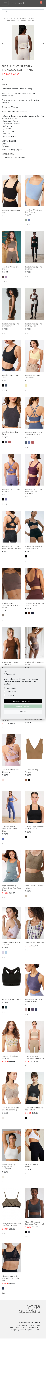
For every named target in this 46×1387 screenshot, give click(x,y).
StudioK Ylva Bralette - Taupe (34, 663)
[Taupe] (3, 615)
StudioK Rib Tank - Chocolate (10, 663)
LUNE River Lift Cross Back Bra (11, 719)
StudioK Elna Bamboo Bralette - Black (34, 547)
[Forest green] (6, 1007)
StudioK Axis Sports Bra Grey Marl (33, 325)
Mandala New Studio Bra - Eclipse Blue (33, 433)
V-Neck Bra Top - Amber (32, 771)
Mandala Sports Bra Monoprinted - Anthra (11, 547)
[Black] (3, 385)
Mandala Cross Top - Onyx (11, 433)
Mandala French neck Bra (11, 211)
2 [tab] (22, 57)
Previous (3, 43)
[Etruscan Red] (9, 442)
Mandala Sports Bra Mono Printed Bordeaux (33, 491)
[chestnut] (29, 613)
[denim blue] (6, 385)
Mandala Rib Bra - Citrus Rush (32, 376)
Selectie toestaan (23, 706)
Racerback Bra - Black (11, 999)
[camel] (26, 780)
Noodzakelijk (10, 688)
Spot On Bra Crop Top (34, 943)
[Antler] (26, 1009)
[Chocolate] (3, 277)
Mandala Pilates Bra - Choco (11, 268)
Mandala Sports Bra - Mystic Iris (11, 490)
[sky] (6, 952)
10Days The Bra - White (32, 1165)
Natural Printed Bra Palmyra (10, 1057)
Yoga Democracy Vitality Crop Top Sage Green (11, 888)
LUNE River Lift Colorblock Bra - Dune (34, 1057)
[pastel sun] (26, 385)
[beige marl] (3, 1118)
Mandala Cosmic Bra (33, 719)
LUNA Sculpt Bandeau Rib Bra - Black (34, 828)
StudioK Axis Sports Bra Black (33, 268)
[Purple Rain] (32, 1009)
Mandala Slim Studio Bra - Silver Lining (10, 1109)
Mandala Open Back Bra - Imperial (33, 1000)
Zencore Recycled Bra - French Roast (34, 604)
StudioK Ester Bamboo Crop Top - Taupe (11, 605)
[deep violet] (6, 499)
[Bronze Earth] (26, 896)
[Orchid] (3, 952)
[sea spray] (26, 220)
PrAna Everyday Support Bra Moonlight (8, 1167)
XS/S (26, 1236)
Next (42, 43)
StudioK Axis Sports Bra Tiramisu (10, 325)
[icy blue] (29, 220)
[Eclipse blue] (36, 1009)
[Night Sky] (3, 1288)
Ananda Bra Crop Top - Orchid (11, 943)
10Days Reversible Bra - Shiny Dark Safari (11, 1225)
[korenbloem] (3, 839)
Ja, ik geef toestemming (23, 701)
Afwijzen (23, 712)
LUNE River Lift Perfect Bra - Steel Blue (9, 829)
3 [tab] (26, 57)
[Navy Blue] (32, 613)
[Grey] (6, 442)
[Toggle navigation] (5, 3)
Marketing (9, 695)
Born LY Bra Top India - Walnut (34, 887)
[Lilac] (6, 277)
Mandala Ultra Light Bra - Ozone (33, 211)
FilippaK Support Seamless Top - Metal (34, 1223)
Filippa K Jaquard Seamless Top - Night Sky (11, 1278)
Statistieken (10, 692)
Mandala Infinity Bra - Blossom (11, 771)
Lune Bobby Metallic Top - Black (34, 1109)
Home (6, 18)
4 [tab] (29, 57)
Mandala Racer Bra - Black (10, 376)
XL (4, 1181)
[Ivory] (3, 1177)
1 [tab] (19, 57)
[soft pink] (3, 780)
